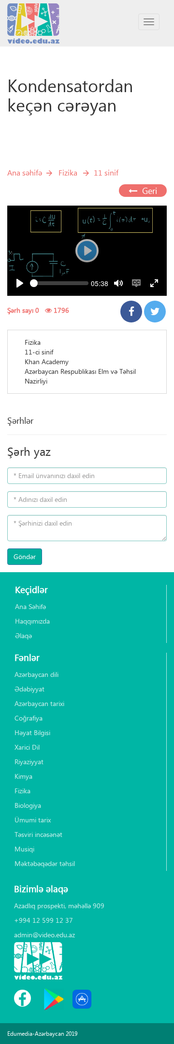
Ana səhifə (24, 172)
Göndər (25, 556)
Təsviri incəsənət (38, 834)
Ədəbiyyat (29, 688)
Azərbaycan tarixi (39, 703)
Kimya (23, 776)
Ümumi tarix (32, 819)
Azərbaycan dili (36, 674)
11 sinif (106, 172)
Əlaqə (23, 635)
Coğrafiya (28, 718)
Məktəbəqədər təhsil (44, 863)
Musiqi (24, 848)
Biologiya (27, 805)
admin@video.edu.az (44, 934)
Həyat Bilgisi (32, 732)
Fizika (67, 172)
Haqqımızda (32, 621)
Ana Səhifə (30, 606)
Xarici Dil (27, 747)
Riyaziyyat (29, 761)
